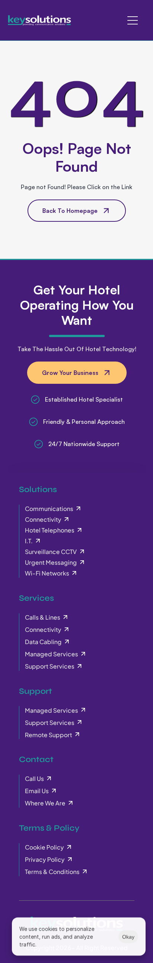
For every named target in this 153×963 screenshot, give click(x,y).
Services (36, 598)
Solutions (38, 489)
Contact (36, 759)
